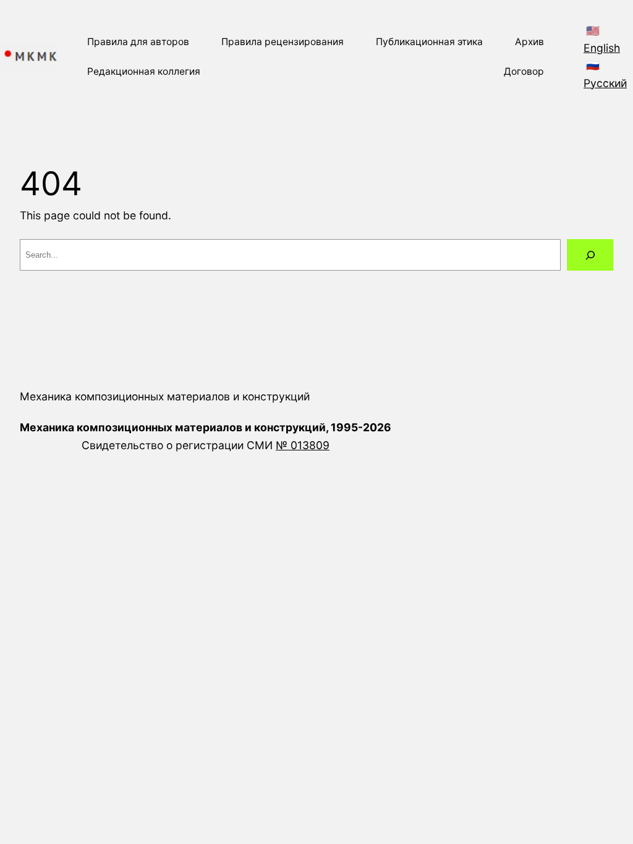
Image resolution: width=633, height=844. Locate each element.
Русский (605, 83)
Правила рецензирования (282, 42)
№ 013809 (302, 445)
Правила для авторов (138, 42)
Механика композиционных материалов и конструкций (165, 396)
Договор (524, 71)
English (602, 47)
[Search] (590, 255)
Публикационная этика (429, 42)
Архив (529, 42)
